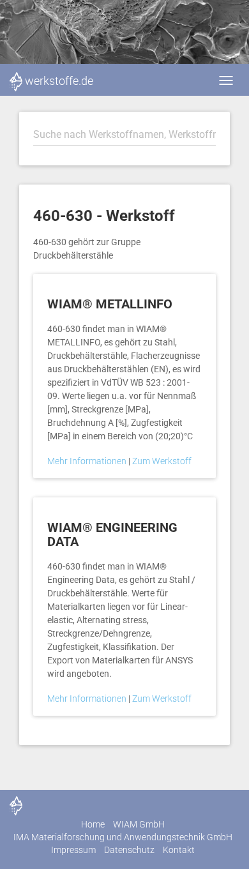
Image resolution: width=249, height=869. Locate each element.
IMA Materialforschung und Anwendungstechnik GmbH (122, 837)
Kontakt (179, 850)
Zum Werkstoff (162, 461)
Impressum (73, 850)
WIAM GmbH (139, 824)
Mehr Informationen (87, 461)
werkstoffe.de (59, 80)
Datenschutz (129, 850)
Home (93, 824)
